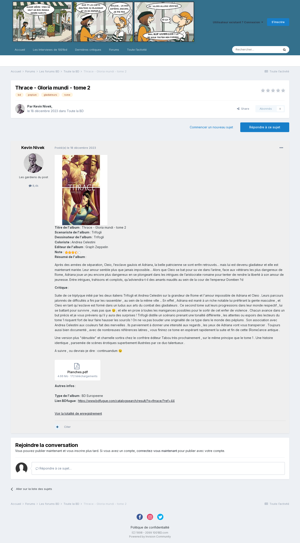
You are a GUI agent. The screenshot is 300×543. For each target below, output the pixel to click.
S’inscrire (278, 22)
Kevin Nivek (42, 106)
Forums (114, 49)
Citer (67, 426)
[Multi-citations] (57, 427)
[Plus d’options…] (281, 148)
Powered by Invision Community (150, 536)
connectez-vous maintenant (157, 451)
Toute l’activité (137, 49)
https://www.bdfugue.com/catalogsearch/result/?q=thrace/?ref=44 (126, 401)
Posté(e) (75, 147)
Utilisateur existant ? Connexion (237, 22)
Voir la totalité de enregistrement (78, 413)
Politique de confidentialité (150, 527)
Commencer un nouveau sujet (211, 127)
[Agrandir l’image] (81, 190)
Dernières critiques (88, 49)
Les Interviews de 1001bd (50, 49)
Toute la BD (75, 111)
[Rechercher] (284, 49)
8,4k (35, 185)
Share (244, 108)
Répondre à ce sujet (264, 127)
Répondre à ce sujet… (55, 468)
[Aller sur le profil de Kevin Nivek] (20, 109)
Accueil (20, 49)
